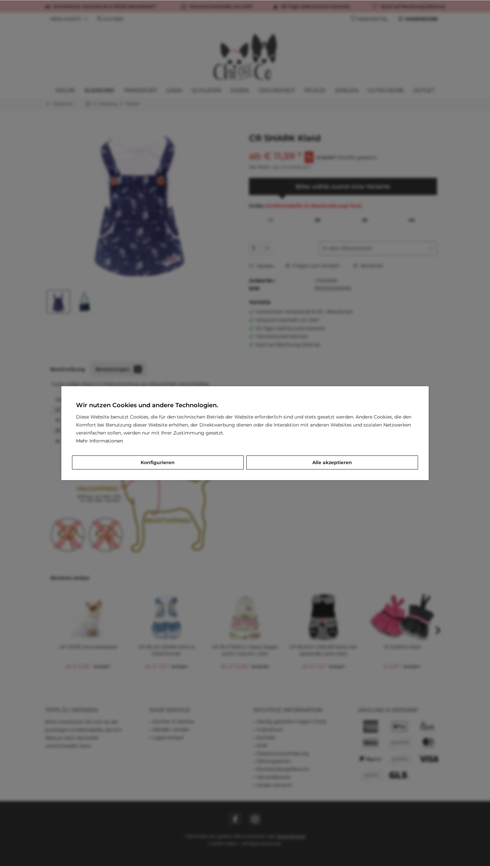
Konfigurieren (158, 462)
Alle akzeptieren (332, 462)
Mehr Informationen (99, 441)
